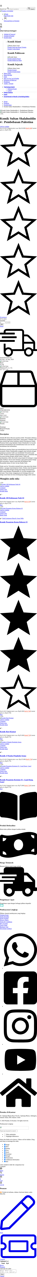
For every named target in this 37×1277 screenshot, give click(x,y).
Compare (3, 488)
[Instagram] (20, 1044)
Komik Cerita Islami (14, 49)
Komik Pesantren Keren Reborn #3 (14, 522)
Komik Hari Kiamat (8, 732)
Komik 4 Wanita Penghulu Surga (13, 756)
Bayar (2, 1265)
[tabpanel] (18, 454)
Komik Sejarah (12, 70)
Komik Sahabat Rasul (14, 59)
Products (6, 103)
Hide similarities (11, 1134)
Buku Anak (3, 515)
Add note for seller (5, 1268)
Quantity (2, 320)
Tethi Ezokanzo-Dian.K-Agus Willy (13, 518)
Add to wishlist (4, 126)
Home (5, 101)
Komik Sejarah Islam (14, 72)
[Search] (18, 24)
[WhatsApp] (20, 968)
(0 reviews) (3, 317)
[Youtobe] (20, 1074)
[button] (1, 505)
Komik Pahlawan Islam (15, 60)
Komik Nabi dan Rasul (17, 47)
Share (1, 326)
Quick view (3, 489)
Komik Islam (8, 105)
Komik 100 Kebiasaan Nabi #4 (12, 498)
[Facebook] (20, 1006)
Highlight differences (12, 1136)
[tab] (18, 427)
